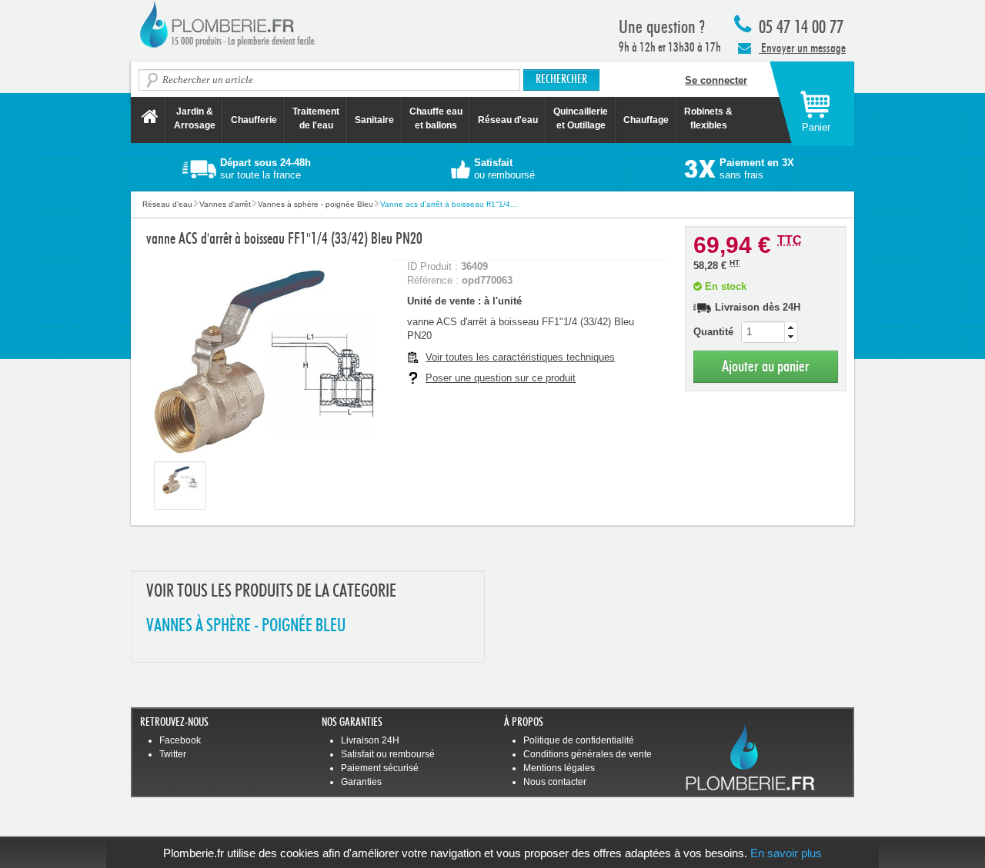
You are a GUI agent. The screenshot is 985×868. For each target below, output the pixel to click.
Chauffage (646, 120)
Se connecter (716, 80)
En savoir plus (786, 853)
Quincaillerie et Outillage (580, 118)
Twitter (172, 754)
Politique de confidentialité (578, 740)
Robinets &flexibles (708, 118)
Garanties (361, 782)
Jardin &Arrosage (194, 118)
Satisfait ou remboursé (388, 754)
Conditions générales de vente (587, 754)
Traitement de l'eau (315, 118)
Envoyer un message (802, 48)
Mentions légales (559, 768)
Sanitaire (374, 120)
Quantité (713, 332)
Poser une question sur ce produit (501, 378)
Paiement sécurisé (380, 768)
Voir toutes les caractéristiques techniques (520, 357)
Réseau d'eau (508, 120)
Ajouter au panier (766, 366)
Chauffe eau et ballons (435, 118)
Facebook (180, 740)
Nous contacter (554, 782)
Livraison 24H (370, 740)
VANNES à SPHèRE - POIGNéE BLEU (246, 626)
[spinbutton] (769, 332)
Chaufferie (254, 120)
